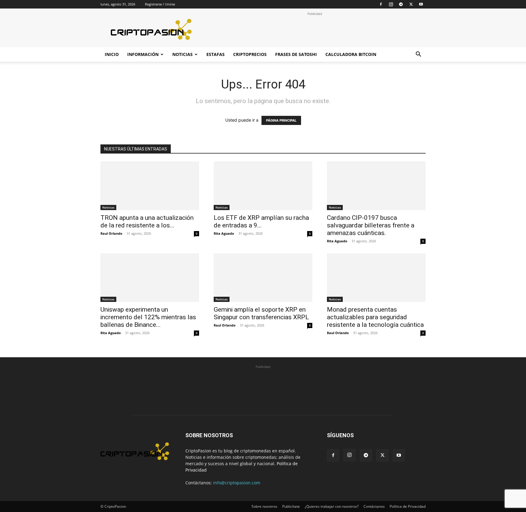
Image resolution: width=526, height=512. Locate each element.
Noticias (182, 54)
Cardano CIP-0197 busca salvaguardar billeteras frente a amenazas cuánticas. (370, 225)
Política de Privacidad (408, 506)
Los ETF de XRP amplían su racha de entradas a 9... (261, 221)
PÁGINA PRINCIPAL (281, 120)
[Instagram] (390, 4)
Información (143, 54)
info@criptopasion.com (236, 483)
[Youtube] (421, 4)
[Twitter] (411, 4)
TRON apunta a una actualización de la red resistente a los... (147, 221)
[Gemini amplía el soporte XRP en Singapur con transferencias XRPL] (263, 277)
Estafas (215, 54)
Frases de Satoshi (296, 54)
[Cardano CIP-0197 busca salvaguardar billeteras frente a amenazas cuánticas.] (376, 185)
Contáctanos (374, 506)
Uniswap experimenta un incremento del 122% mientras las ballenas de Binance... (148, 317)
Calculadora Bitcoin (350, 54)
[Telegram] (400, 4)
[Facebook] (380, 4)
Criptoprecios (250, 54)
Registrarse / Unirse (160, 4)
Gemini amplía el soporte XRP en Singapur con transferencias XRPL (261, 313)
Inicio (112, 54)
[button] (418, 55)
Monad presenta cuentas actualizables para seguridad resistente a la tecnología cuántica (375, 317)
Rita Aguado (224, 233)
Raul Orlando (111, 233)
